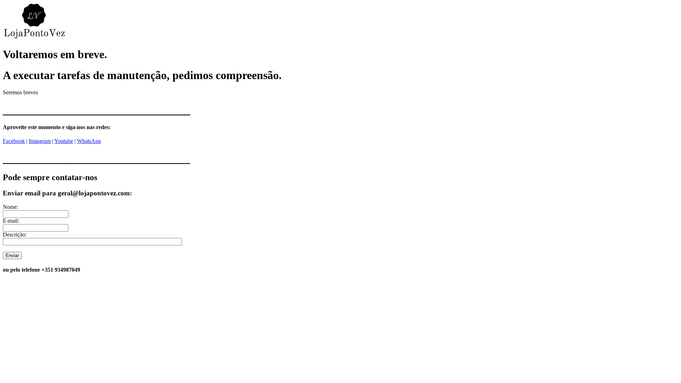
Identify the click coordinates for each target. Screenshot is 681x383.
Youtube (63, 141)
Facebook (14, 141)
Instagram (40, 141)
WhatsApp (89, 141)
